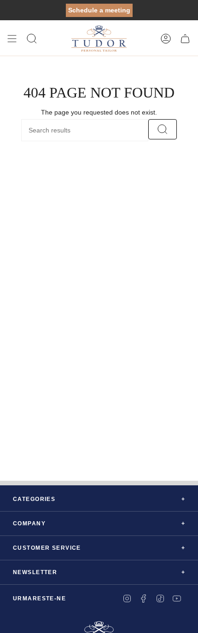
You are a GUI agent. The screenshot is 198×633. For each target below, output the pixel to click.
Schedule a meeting (99, 10)
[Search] (162, 129)
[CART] (185, 38)
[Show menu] (12, 38)
